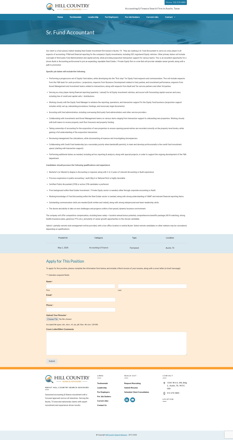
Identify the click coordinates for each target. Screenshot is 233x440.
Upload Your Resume (56, 315)
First (48, 290)
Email (49, 295)
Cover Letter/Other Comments (60, 329)
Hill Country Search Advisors (116, 435)
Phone (49, 305)
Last (119, 290)
